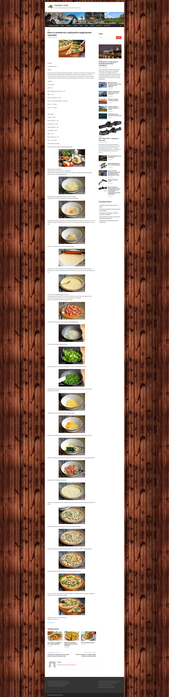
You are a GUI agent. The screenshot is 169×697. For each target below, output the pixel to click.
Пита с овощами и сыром (87, 642)
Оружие (75, 25)
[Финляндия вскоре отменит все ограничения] (103, 118)
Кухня (86, 25)
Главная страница (53, 25)
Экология (99, 25)
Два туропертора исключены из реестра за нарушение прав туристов (114, 84)
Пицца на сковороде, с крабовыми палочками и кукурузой (71, 644)
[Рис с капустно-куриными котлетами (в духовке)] (55, 641)
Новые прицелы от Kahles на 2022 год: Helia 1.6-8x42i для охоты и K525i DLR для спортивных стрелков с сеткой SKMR (114, 190)
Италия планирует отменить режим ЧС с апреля (113, 108)
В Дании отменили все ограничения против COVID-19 (114, 93)
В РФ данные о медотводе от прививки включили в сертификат (108, 63)
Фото (81, 25)
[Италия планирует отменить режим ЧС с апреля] (103, 111)
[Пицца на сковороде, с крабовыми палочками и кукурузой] (71, 641)
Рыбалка (68, 25)
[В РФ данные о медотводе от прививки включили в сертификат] (110, 58)
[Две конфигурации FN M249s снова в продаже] (103, 168)
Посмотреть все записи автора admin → (67, 664)
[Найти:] (110, 37)
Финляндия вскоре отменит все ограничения (114, 114)
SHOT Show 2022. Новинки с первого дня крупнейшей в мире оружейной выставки (114, 173)
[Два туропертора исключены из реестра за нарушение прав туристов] (103, 87)
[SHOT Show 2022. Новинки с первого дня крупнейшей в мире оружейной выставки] (103, 175)
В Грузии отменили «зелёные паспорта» (113, 99)
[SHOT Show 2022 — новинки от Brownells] (110, 135)
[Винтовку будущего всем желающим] (103, 160)
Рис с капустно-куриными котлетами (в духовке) (54, 643)
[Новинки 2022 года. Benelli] (103, 184)
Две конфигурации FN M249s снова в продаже (114, 164)
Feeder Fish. (61, 5)
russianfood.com (51, 622)
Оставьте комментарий (52, 37)
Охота (62, 25)
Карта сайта (107, 25)
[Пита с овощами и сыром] (88, 641)
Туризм (92, 25)
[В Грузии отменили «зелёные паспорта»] (103, 103)
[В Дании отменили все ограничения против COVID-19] (103, 96)
